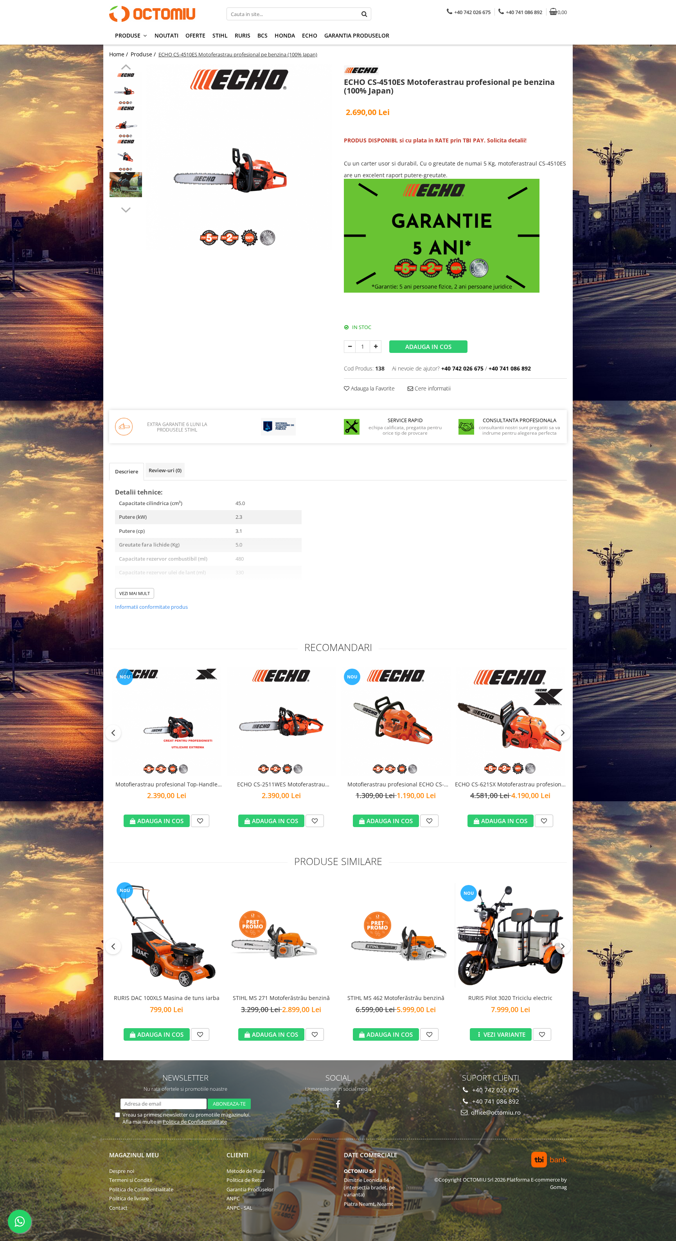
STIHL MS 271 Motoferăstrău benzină (281, 998)
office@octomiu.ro (495, 1112)
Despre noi (121, 1170)
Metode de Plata (246, 1170)
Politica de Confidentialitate (195, 1121)
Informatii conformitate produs (151, 606)
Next (126, 209)
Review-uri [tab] (165, 470)
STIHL (220, 35)
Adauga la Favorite (372, 388)
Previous (126, 68)
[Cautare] (364, 13)
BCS (262, 35)
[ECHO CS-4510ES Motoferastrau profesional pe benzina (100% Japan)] (239, 157)
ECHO (309, 35)
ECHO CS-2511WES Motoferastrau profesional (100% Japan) (281, 785)
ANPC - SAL (239, 1207)
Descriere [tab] (126, 471)
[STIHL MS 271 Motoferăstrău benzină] (281, 935)
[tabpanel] (239, 157)
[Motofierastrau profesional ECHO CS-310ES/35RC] (395, 721)
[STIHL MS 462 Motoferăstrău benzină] (395, 935)
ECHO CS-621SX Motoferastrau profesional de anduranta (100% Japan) (510, 785)
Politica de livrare (129, 1198)
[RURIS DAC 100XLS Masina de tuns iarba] (166, 935)
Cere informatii (432, 388)
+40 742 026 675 (495, 1090)
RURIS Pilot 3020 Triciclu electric (510, 998)
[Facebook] (338, 1104)
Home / (119, 54)
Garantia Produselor (356, 35)
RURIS (242, 35)
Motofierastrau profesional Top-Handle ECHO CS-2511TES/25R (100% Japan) (166, 785)
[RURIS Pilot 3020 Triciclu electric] (510, 935)
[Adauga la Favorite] (200, 821)
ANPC (233, 1198)
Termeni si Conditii (130, 1179)
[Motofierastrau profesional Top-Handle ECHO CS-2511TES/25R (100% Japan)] (166, 721)
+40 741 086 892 (495, 1101)
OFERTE (195, 35)
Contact (118, 1207)
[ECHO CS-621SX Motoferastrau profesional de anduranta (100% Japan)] (510, 721)
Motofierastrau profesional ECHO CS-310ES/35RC (395, 785)
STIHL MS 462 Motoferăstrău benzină (395, 998)
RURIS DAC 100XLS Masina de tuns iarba (166, 998)
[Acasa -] (158, 14)
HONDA (285, 35)
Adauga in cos (428, 347)
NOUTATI (166, 35)
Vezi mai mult (134, 593)
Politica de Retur (245, 1179)
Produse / (144, 54)
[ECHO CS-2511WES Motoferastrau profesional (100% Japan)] (281, 721)
